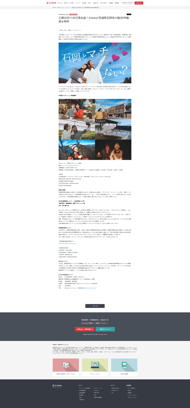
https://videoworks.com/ (90, 288)
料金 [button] (89, 2)
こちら (76, 270)
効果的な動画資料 (98, 397)
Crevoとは (59, 2)
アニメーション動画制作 (84, 388)
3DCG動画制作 (82, 390)
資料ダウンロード (105, 329)
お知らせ (68, 7)
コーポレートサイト (132, 395)
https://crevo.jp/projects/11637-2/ (70, 165)
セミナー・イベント (98, 388)
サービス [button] (77, 2)
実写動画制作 (82, 392)
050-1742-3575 (88, 334)
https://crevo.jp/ (72, 288)
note (112, 392)
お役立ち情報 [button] (103, 2)
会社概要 (111, 2)
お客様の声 (95, 2)
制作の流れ (96, 392)
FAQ (95, 395)
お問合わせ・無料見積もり (85, 329)
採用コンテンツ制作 (69, 2)
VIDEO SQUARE (115, 388)
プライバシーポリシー (132, 397)
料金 (80, 397)
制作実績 (84, 2)
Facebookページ (115, 390)
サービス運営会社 (131, 388)
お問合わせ (139, 3)
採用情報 (117, 2)
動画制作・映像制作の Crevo (58, 7)
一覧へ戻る (95, 306)
